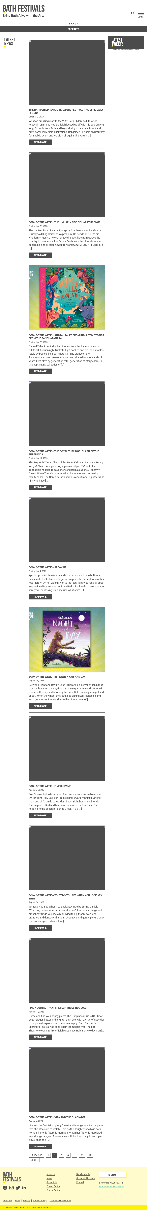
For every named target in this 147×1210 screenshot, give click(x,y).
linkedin (24, 1188)
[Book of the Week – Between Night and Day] (67, 639)
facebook (5, 1188)
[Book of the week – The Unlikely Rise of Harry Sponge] (67, 184)
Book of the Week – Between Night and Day (57, 676)
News (49, 1178)
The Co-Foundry (47, 1207)
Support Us (52, 1182)
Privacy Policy (53, 1186)
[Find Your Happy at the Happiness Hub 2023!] (67, 970)
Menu (141, 15)
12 (90, 1155)
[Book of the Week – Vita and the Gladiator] (67, 1079)
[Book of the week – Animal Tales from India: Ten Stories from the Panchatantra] (67, 297)
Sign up (73, 23)
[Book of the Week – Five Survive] (67, 748)
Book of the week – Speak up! (48, 567)
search (132, 13)
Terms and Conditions (60, 1200)
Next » (34, 1159)
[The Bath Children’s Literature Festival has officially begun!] (67, 72)
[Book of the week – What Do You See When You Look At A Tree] (67, 857)
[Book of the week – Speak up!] (67, 529)
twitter (18, 1188)
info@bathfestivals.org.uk (111, 1186)
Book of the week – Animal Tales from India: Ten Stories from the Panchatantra (66, 336)
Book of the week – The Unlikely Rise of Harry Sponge (64, 222)
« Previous (36, 1155)
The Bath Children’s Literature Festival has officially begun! (66, 111)
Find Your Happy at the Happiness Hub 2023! (58, 1007)
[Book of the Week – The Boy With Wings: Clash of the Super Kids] (67, 413)
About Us (51, 1174)
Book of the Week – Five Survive (50, 786)
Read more (40, 142)
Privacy (26, 1200)
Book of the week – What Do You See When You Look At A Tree (66, 897)
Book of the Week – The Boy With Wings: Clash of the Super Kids (64, 452)
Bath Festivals (83, 1174)
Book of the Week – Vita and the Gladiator (57, 1117)
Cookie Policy (53, 1190)
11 (82, 1155)
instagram (11, 1188)
